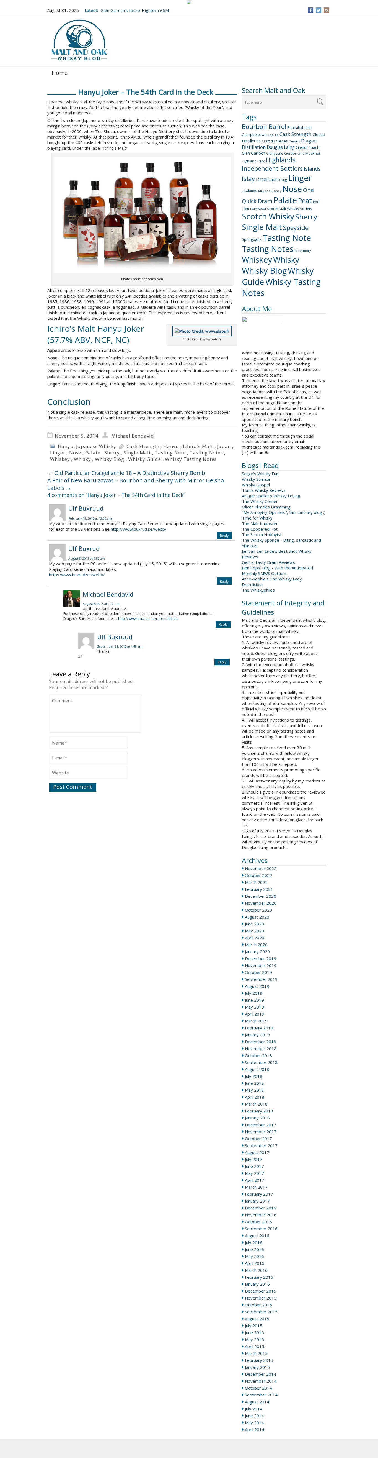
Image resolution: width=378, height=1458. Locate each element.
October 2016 (258, 1221)
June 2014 (254, 1415)
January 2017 (257, 1201)
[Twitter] (318, 10)
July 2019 (253, 993)
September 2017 (261, 1145)
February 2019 (259, 1027)
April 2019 (254, 1014)
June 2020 (254, 924)
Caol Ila (273, 135)
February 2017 (259, 1194)
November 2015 (260, 1298)
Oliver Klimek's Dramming (266, 507)
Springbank (252, 239)
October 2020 (258, 910)
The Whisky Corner (260, 501)
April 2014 (254, 1429)
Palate (285, 200)
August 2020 (257, 917)
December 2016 (260, 1208)
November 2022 (260, 868)
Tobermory (302, 251)
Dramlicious (253, 584)
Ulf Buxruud (85, 508)
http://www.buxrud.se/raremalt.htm (148, 618)
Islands (312, 168)
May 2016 (254, 1256)
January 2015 (257, 1367)
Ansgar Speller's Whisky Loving (271, 495)
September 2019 (261, 979)
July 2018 (253, 1076)
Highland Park (253, 160)
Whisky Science (256, 479)
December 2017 (260, 1124)
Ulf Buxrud (84, 548)
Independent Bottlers (272, 168)
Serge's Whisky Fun (260, 473)
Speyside (296, 227)
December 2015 (260, 1291)
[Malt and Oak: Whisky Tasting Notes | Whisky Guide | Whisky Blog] (79, 40)
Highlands (281, 160)
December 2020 (260, 896)
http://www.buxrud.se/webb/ (139, 529)
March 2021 (256, 882)
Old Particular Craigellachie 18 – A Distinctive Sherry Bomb (126, 473)
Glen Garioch (253, 153)
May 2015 (254, 1339)
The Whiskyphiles (258, 590)
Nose (292, 189)
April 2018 (254, 1097)
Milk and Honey (269, 191)
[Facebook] (310, 10)
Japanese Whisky (96, 446)
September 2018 (261, 1062)
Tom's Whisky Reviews (264, 490)
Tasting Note (287, 237)
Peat (305, 200)
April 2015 (254, 1346)
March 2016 (256, 1270)
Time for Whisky (257, 518)
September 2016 (261, 1228)
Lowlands (249, 190)
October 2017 (258, 1138)
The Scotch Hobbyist (262, 534)
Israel (261, 179)
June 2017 (254, 1166)
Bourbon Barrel (264, 126)
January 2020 (257, 951)
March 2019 (256, 1021)
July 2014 (253, 1408)
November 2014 (260, 1381)
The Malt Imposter (260, 523)
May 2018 (254, 1090)
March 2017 (256, 1187)
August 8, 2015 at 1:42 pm (101, 604)
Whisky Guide (144, 459)
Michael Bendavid (132, 436)
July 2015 (253, 1325)
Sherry (306, 217)
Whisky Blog (264, 270)
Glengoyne (274, 153)
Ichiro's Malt (198, 446)
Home (60, 72)
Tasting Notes (267, 248)
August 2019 (257, 986)
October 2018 (258, 1055)
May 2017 (254, 1173)
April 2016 (254, 1263)
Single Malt (262, 227)
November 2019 (260, 965)
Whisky (286, 259)
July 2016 (253, 1242)
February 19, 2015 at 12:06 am (90, 518)
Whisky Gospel (256, 484)
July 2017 (253, 1159)
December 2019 (260, 958)
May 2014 (254, 1422)
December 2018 (260, 1041)
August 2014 (257, 1402)
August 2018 (257, 1069)
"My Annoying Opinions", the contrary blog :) (283, 512)
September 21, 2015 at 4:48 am (119, 646)
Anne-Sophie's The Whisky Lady (272, 579)
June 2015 (254, 1332)
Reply (224, 535)
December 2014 (260, 1374)
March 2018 (256, 1104)
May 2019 (254, 1007)
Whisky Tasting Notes (191, 459)
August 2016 (257, 1235)
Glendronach (307, 147)
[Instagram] (326, 10)
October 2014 (258, 1388)
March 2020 (256, 944)
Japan (224, 446)
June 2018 (254, 1083)
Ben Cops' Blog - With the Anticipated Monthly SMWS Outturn (277, 570)
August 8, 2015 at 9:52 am (86, 558)
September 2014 (261, 1395)
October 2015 (258, 1305)
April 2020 (254, 937)
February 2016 (259, 1277)
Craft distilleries (275, 141)
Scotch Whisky (268, 216)
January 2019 (257, 1034)
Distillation (254, 147)
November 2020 (260, 903)
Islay (248, 178)
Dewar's (294, 141)
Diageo (309, 140)
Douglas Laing (281, 147)
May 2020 (254, 930)
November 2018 (260, 1048)
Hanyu (66, 446)
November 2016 (260, 1214)
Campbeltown (254, 134)
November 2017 (260, 1131)
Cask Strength (295, 134)
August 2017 (257, 1152)
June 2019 (254, 1000)
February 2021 (259, 889)
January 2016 (257, 1284)
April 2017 (254, 1180)
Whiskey (257, 259)
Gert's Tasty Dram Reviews (268, 562)
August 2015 (257, 1318)
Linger (300, 177)
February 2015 (259, 1360)
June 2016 (254, 1249)
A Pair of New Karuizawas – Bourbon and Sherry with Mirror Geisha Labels (135, 484)
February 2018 (259, 1111)
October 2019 (258, 972)
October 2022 (258, 875)
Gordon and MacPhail (302, 153)
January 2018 (257, 1118)
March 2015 (256, 1353)
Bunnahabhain (299, 127)
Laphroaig (277, 179)
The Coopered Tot (260, 529)
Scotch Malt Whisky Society (289, 208)
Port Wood (258, 209)
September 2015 (261, 1311)
